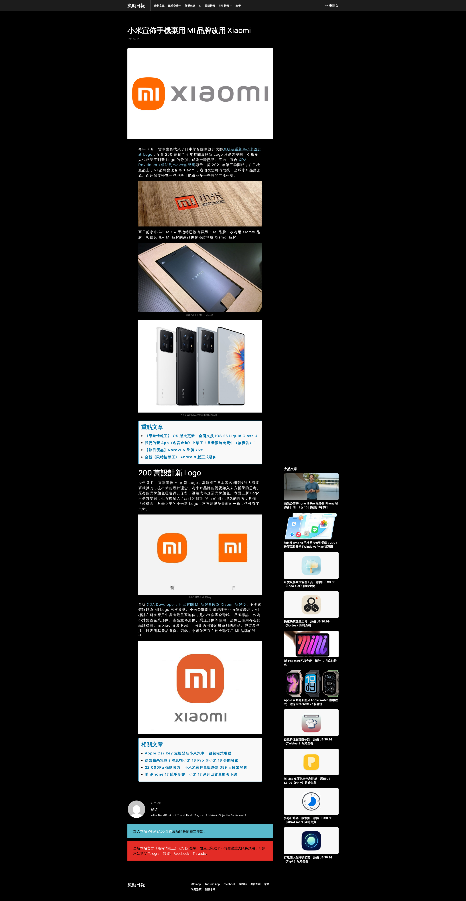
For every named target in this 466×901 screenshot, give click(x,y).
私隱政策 (196, 889)
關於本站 (210, 889)
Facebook (181, 853)
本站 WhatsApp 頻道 (156, 831)
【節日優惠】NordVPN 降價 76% (174, 449)
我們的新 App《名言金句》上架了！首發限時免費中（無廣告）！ (201, 442)
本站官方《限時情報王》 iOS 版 (164, 848)
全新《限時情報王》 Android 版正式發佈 (181, 457)
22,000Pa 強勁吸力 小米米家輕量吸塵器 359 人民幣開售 (196, 767)
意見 (266, 884)
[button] (332, 5)
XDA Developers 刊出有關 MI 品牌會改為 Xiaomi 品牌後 (196, 604)
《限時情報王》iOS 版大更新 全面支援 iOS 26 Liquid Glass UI (202, 435)
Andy (154, 809)
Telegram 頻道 (159, 853)
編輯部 (243, 884)
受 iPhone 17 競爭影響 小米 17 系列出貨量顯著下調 (191, 774)
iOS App (196, 884)
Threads (199, 853)
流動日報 (136, 5)
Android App (212, 884)
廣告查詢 (255, 884)
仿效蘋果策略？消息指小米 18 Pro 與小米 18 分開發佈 (192, 760)
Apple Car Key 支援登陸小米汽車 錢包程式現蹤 (188, 753)
